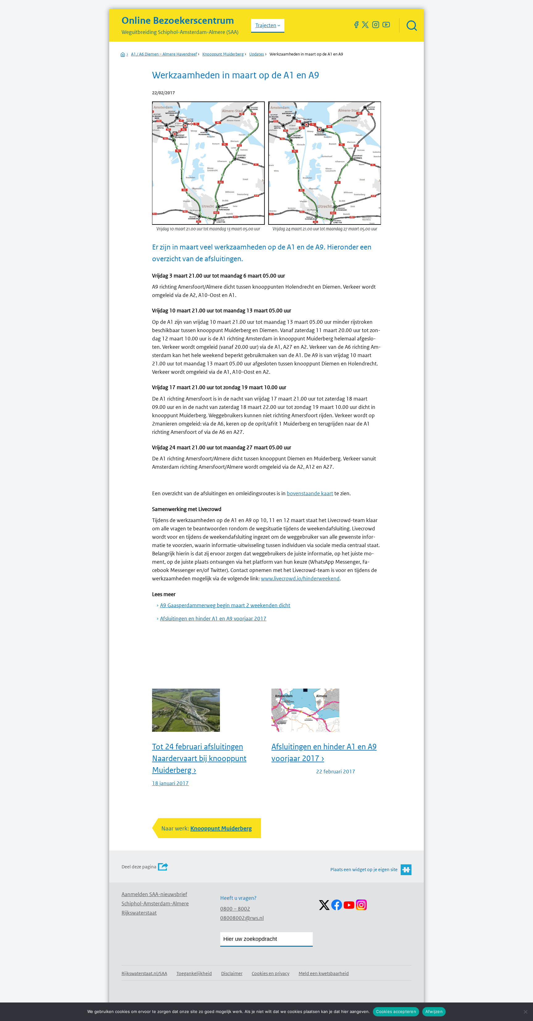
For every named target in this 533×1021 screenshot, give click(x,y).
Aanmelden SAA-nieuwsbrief (154, 894)
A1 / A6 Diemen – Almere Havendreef (164, 54)
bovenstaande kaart (310, 493)
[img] (411, 25)
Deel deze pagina (139, 867)
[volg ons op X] (365, 24)
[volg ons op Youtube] (386, 24)
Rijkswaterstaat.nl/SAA (144, 973)
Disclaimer (231, 973)
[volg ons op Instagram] (375, 24)
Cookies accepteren (396, 1011)
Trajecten (265, 25)
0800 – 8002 (235, 908)
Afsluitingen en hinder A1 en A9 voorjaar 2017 (213, 618)
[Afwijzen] (525, 1012)
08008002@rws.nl (242, 918)
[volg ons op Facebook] (356, 24)
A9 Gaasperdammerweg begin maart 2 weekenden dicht (225, 605)
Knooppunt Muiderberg (223, 54)
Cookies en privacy (270, 973)
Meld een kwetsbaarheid (324, 973)
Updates (256, 54)
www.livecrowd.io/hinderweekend (300, 578)
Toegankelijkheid (194, 973)
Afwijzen (434, 1011)
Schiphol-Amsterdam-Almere (155, 903)
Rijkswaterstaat (139, 912)
